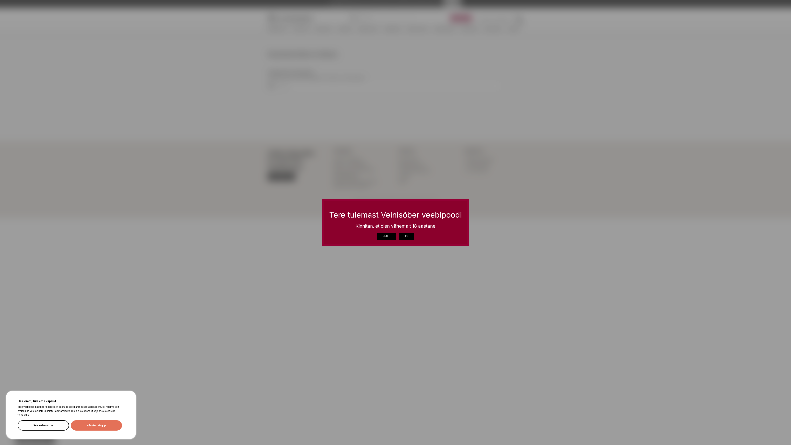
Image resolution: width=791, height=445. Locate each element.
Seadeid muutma (43, 425)
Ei (406, 236)
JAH (386, 236)
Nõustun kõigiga (96, 425)
